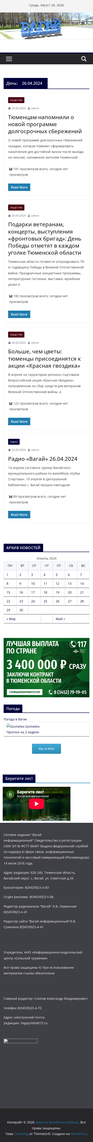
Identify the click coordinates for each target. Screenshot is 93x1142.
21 (82, 592)
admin (35, 108)
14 (82, 583)
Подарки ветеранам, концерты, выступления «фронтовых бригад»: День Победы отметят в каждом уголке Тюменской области (44, 238)
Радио (14, 441)
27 (70, 601)
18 (45, 592)
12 (57, 583)
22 (8, 601)
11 (45, 583)
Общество (16, 100)
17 (33, 592)
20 (70, 592)
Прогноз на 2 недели (23, 732)
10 (33, 583)
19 (57, 592)
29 (8, 610)
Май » (60, 619)
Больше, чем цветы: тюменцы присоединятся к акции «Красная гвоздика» (44, 358)
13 (70, 583)
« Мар (11, 619)
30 (21, 610)
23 (21, 601)
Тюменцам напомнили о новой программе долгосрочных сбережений (45, 124)
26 (57, 601)
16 (21, 592)
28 (82, 601)
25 (45, 601)
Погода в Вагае (15, 719)
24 (33, 601)
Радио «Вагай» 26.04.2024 (42, 458)
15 (8, 592)
